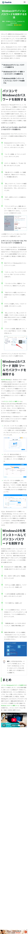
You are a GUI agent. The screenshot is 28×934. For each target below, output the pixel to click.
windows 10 (20, 21)
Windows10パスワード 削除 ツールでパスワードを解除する (14, 73)
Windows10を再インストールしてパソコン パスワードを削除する (14, 80)
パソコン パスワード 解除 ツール (12, 401)
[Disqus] (14, 752)
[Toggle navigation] (24, 2)
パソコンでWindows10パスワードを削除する (13, 685)
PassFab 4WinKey (5, 379)
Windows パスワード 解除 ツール (10, 705)
